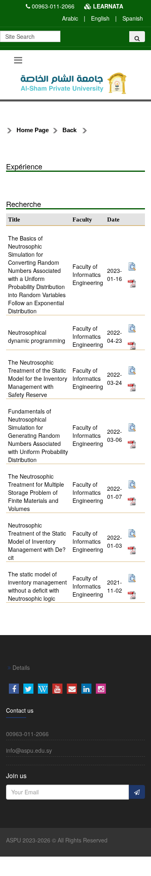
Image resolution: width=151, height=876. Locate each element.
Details (20, 667)
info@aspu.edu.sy (29, 750)
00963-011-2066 (53, 6)
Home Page (33, 130)
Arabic (70, 18)
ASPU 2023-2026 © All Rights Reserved (57, 840)
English (100, 18)
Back (69, 130)
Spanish (132, 18)
